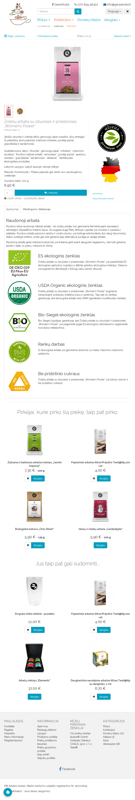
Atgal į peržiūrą (16, 36)
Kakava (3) (108, 736)
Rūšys (42, 20)
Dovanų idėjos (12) (113, 733)
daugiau (37, 478)
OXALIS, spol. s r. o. (81, 744)
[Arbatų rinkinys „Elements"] (34, 658)
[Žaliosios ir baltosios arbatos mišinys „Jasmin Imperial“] (34, 440)
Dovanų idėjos (89, 20)
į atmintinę (97, 193)
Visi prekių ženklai (80, 733)
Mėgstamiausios (13, 740)
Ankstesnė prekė (48, 36)
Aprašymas (12, 209)
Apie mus (42, 726)
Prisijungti (113, 11)
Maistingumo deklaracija (36, 209)
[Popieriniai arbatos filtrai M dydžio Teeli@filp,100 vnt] (100, 440)
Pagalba (8, 729)
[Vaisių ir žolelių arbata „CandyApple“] (100, 506)
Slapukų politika (46, 758)
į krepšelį (52, 192)
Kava (105, 740)
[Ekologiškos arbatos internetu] (18, 14)
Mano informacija (14, 736)
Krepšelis (9, 733)
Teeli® (74, 747)
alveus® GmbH (79, 736)
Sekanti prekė (121, 36)
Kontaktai (9, 726)
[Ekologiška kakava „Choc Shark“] (34, 506)
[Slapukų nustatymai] (8, 792)
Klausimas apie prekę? (103, 198)
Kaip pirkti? (43, 754)
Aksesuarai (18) (111, 744)
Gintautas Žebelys (80, 740)
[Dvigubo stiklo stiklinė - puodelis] (34, 591)
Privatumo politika (47, 736)
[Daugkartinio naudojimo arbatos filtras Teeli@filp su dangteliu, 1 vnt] (100, 658)
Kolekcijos (63, 20)
